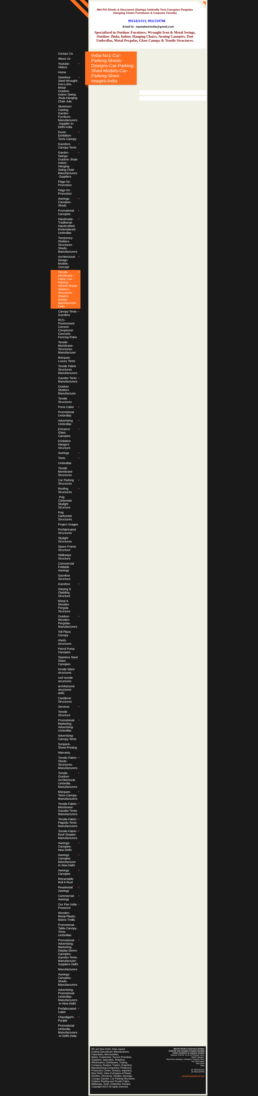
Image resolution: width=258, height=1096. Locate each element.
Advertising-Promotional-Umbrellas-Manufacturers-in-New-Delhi (67, 996)
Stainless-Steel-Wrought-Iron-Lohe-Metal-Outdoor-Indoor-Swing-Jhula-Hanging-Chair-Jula (68, 89)
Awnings (63, 453)
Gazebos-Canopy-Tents (67, 145)
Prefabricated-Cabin (67, 1010)
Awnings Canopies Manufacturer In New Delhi (67, 860)
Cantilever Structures (65, 699)
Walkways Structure (64, 556)
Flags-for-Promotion (65, 183)
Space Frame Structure (67, 548)
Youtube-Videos (64, 65)
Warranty (64, 752)
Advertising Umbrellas (65, 422)
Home (62, 72)
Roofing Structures (65, 490)
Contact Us (65, 53)
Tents (61, 458)
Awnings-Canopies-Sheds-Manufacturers (67, 979)
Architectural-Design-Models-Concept (67, 262)
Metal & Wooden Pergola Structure (64, 606)
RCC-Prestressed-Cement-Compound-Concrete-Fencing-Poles (67, 328)
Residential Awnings (65, 889)
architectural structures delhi (66, 690)
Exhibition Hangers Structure (64, 444)
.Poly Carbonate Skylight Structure (65, 502)
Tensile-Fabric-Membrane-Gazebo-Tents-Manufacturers (68, 809)
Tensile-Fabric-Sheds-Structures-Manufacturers (67, 763)
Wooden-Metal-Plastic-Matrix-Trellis (67, 916)
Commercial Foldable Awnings (66, 567)
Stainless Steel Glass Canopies (68, 661)
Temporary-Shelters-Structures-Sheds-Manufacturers (67, 244)
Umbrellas (64, 463)
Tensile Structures (65, 400)
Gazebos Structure (64, 577)
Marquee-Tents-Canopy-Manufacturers (67, 795)
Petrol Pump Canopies (66, 650)
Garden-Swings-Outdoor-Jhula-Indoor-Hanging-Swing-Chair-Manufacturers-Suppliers (68, 164)
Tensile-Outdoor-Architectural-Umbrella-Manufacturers (67, 779)
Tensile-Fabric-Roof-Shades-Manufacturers (67, 834)
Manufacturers (67, 969)
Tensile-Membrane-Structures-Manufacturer (67, 347)
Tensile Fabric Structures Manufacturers (67, 369)
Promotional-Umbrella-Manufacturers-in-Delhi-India (67, 1030)
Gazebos (64, 584)
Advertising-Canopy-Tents (67, 737)
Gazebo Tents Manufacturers (67, 379)
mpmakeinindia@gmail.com (193, 1076)
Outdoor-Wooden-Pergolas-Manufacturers (67, 621)
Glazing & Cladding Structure (64, 592)
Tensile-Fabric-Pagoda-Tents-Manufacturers (67, 823)
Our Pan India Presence (67, 906)
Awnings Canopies (64, 872)
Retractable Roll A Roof (65, 880)
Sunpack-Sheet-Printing (67, 745)
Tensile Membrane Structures (65, 472)
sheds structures (64, 642)
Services (63, 706)
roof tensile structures (65, 679)
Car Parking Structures (66, 481)
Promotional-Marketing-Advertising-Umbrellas (66, 725)
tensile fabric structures (66, 671)
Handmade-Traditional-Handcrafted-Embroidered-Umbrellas (67, 225)
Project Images (68, 524)
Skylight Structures (65, 539)
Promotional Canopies (66, 212)
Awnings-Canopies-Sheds (65, 202)
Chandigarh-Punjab (66, 1018)
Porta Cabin (66, 407)
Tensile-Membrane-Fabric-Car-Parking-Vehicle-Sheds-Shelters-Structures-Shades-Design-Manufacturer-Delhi (68, 289)
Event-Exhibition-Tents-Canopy (67, 135)
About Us (64, 58)
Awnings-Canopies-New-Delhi (65, 846)
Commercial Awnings (66, 897)
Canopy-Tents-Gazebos (67, 313)
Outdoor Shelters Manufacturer (67, 390)
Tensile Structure (64, 713)
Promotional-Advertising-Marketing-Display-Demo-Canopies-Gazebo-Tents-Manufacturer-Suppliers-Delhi (68, 952)
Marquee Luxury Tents (66, 359)
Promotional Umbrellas (66, 413)
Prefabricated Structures (67, 531)
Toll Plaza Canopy (64, 633)
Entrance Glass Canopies (64, 432)
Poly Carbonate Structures (65, 516)
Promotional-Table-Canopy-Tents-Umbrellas (67, 930)
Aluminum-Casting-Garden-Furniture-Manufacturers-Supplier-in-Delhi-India (67, 117)
